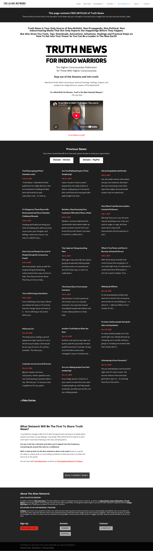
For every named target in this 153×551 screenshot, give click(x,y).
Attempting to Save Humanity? (114, 360)
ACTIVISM (110, 4)
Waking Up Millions (109, 286)
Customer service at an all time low (36, 364)
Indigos (23, 511)
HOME (78, 4)
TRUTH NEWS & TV (123, 4)
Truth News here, (41, 461)
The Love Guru (40, 501)
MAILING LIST (29, 528)
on (69, 461)
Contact (106, 528)
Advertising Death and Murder (114, 171)
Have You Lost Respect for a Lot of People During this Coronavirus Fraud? (36, 254)
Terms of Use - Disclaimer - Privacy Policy (37, 548)
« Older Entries (28, 400)
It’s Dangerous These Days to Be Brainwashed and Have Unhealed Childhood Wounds (36, 212)
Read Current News (76, 475)
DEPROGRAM (97, 4)
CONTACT (147, 4)
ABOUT (136, 4)
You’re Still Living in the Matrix (35, 293)
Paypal (65, 534)
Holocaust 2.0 (28, 328)
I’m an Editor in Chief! (76, 135)
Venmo (65, 528)
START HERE (87, 4)
